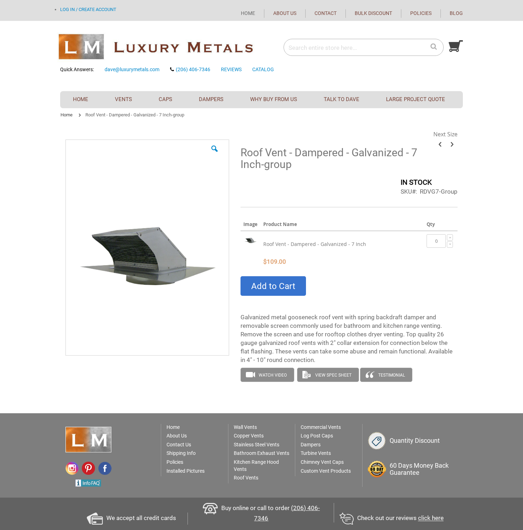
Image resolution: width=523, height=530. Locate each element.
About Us (177, 436)
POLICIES (421, 13)
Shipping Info (181, 453)
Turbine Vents (316, 453)
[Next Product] (452, 144)
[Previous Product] (439, 144)
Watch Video (273, 375)
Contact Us (179, 444)
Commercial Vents (321, 427)
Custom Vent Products (326, 471)
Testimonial (391, 375)
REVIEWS (231, 69)
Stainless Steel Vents (256, 444)
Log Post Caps (317, 436)
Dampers (311, 444)
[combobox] (363, 47)
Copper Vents (249, 436)
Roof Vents (246, 478)
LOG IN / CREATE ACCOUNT (88, 9)
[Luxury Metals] (158, 47)
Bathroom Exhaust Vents (261, 453)
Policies (175, 462)
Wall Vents (245, 427)
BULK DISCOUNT (373, 13)
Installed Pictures (186, 471)
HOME (248, 13)
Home (66, 114)
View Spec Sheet (333, 375)
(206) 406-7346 (193, 69)
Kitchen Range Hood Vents (256, 465)
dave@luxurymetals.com (132, 69)
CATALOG (263, 69)
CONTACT (326, 13)
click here (431, 518)
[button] (214, 154)
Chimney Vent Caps (322, 462)
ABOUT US (284, 13)
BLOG (456, 13)
